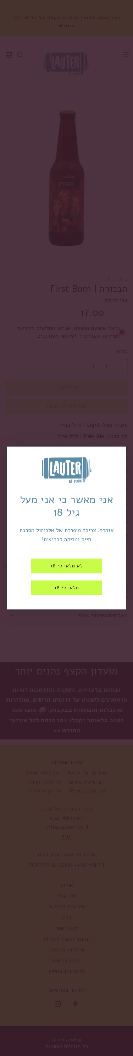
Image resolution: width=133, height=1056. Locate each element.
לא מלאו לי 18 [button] (66, 565)
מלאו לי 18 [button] (66, 587)
